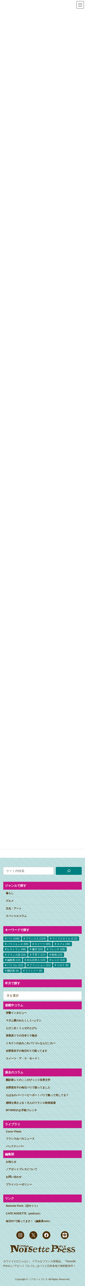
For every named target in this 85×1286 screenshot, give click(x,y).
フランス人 (36, 938)
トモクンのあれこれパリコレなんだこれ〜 (31, 1043)
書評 (37, 949)
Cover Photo (13, 1131)
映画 (57, 954)
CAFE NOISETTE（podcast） (24, 1213)
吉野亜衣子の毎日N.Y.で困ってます (26, 1050)
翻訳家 (13, 970)
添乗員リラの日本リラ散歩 (21, 1035)
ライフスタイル (64, 938)
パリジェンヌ (17, 944)
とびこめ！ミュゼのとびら (21, 1028)
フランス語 (16, 954)
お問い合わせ (14, 1176)
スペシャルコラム (16, 915)
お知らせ (11, 1161)
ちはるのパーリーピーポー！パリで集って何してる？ (37, 1095)
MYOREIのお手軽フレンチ (21, 1110)
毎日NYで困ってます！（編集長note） (29, 1221)
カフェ (63, 944)
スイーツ (43, 944)
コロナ (63, 965)
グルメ (10, 900)
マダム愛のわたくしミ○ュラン (23, 1020)
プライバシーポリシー (19, 1184)
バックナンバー (15, 1146)
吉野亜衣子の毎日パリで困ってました (28, 1087)
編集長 (13, 959)
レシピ (58, 959)
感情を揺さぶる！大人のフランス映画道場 (31, 1102)
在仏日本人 (36, 959)
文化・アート (14, 908)
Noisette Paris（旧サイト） (22, 1205)
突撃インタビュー (16, 1012)
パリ (13, 938)
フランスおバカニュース (20, 1138)
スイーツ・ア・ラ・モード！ (23, 1058)
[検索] (69, 871)
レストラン (16, 949)
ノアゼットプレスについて (21, 1169)
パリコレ (15, 965)
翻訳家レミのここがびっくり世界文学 (28, 1079)
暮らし (10, 893)
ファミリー (33, 970)
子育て (38, 954)
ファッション (40, 965)
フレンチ (57, 949)
